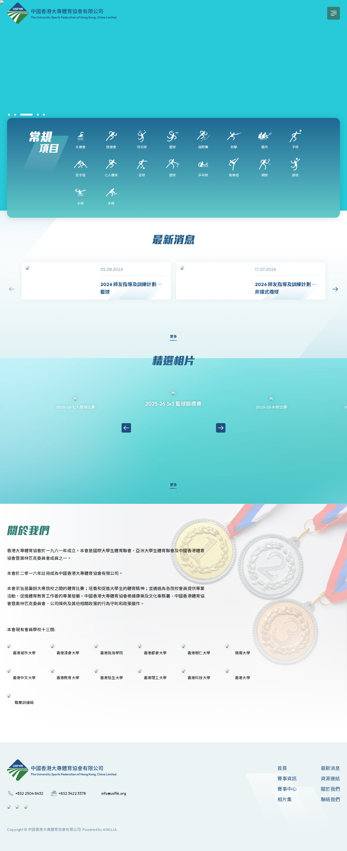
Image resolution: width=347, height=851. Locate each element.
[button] (9, 115)
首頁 (282, 768)
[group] (96, 281)
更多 (173, 336)
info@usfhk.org (114, 793)
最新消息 (330, 768)
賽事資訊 (286, 779)
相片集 (284, 799)
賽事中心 (286, 789)
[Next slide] (335, 289)
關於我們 (330, 789)
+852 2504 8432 (29, 793)
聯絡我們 (330, 799)
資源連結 (330, 779)
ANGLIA (110, 829)
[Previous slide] (12, 289)
